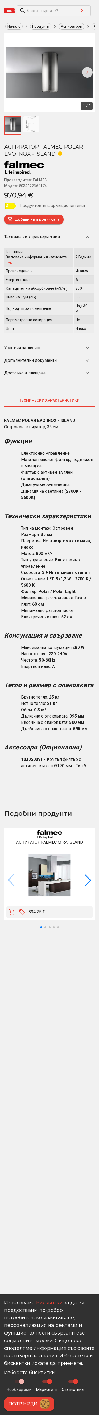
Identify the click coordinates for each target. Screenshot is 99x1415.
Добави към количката (37, 219)
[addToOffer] (21, 912)
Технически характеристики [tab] (49, 400)
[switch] (49, 1381)
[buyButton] (11, 912)
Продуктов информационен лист (53, 205)
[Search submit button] (81, 10)
